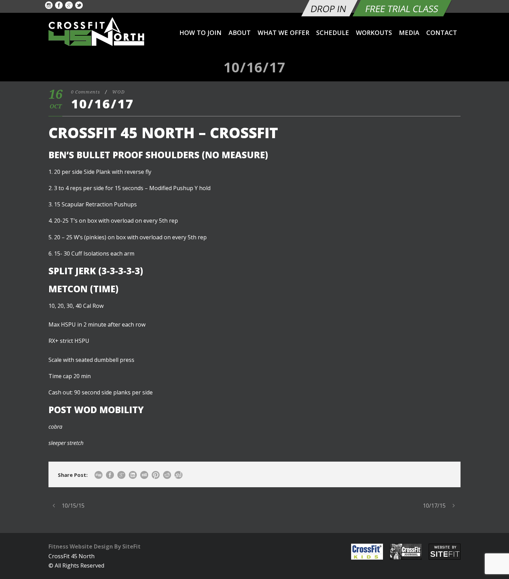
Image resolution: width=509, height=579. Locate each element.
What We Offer (283, 32)
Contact (441, 32)
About (240, 32)
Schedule (332, 32)
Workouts (374, 32)
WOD (118, 92)
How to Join (200, 32)
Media (409, 32)
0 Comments (85, 92)
